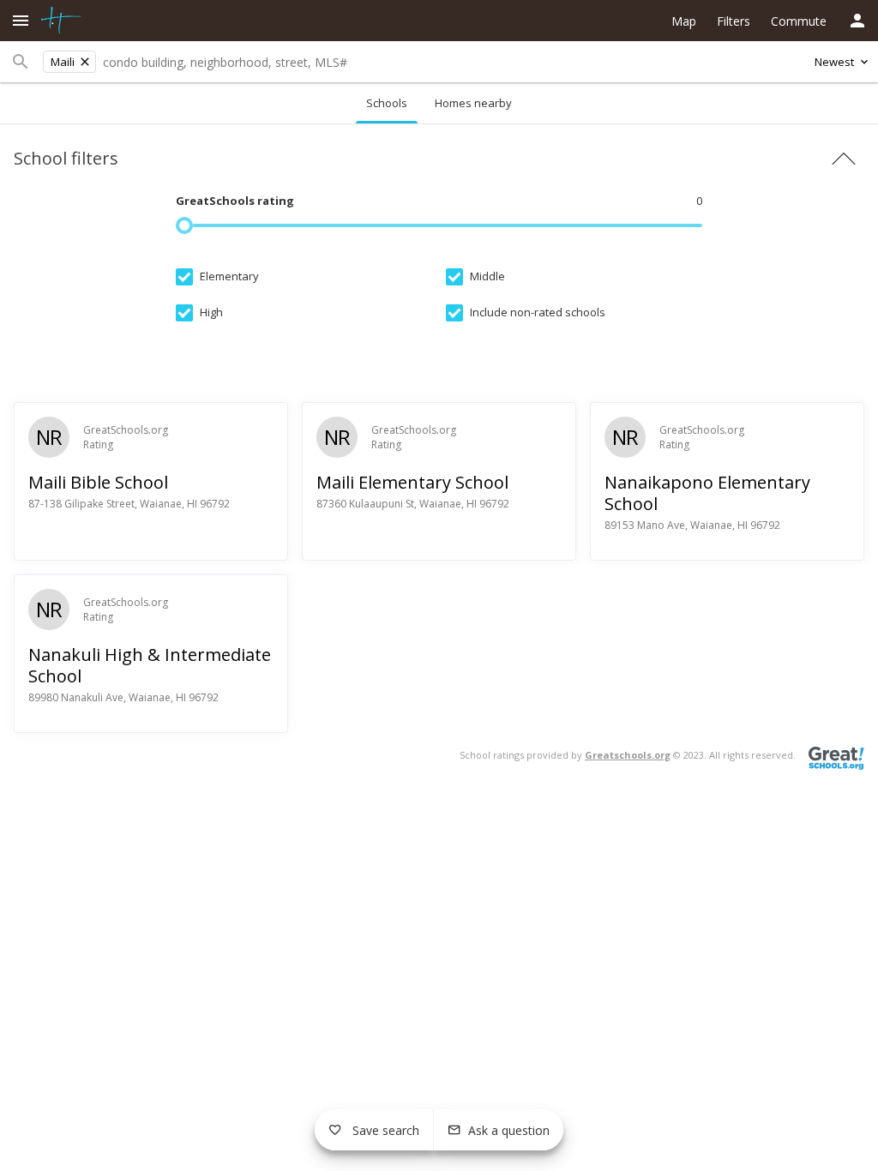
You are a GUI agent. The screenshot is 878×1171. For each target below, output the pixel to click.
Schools (386, 103)
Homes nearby (473, 103)
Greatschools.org (628, 754)
